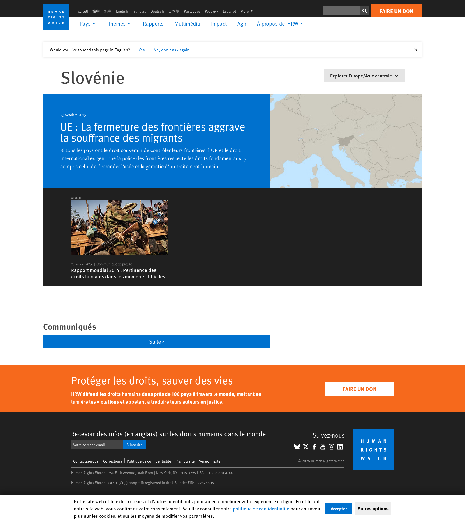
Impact (219, 23)
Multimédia (187, 23)
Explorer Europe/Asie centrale (361, 75)
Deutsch (157, 11)
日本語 (173, 11)
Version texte (209, 461)
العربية (83, 11)
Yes (142, 49)
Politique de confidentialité (149, 461)
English (122, 11)
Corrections (112, 461)
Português (192, 11)
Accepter (339, 508)
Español (229, 11)
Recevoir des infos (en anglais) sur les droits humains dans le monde (168, 433)
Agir (241, 23)
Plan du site (185, 461)
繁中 (108, 11)
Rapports (153, 23)
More (248, 11)
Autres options (373, 508)
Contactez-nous (85, 461)
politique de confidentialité (261, 508)
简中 (96, 11)
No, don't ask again (171, 49)
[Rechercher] (364, 10)
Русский (212, 11)
